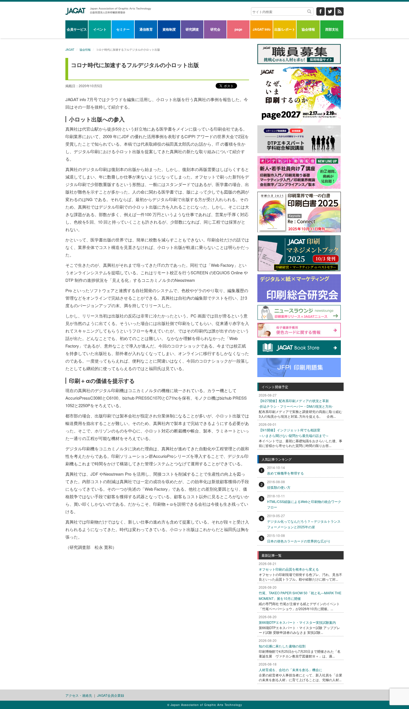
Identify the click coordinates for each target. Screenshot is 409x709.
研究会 (215, 29)
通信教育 (146, 29)
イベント (100, 29)
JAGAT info (261, 29)
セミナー (123, 29)
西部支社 (332, 29)
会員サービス (77, 29)
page (238, 29)
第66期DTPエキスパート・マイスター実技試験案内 (297, 622)
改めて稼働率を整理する (285, 473)
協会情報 (308, 29)
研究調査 (192, 29)
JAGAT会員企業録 (110, 695)
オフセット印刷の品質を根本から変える (289, 569)
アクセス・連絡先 (78, 695)
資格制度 (169, 29)
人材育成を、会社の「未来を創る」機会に (290, 669)
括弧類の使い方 (278, 487)
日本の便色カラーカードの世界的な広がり (299, 541)
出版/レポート (284, 29)
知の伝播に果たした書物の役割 (282, 646)
